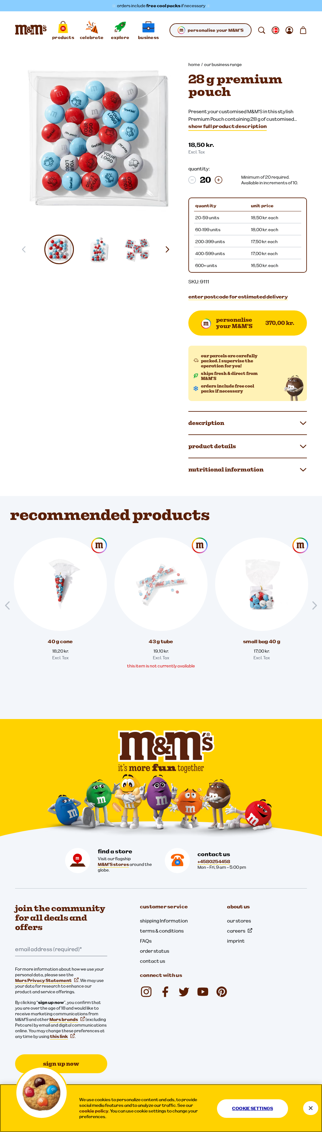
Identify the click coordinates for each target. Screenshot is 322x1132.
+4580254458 (213, 861)
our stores (239, 920)
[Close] (310, 1108)
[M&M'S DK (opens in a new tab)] (165, 992)
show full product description (227, 126)
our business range (223, 64)
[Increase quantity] (218, 179)
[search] (261, 30)
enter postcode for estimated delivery (238, 296)
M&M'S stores (113, 864)
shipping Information (164, 920)
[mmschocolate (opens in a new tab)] (146, 992)
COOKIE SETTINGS (252, 1108)
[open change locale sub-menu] (275, 30)
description (206, 423)
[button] (59, 249)
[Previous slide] (10, 606)
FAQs (146, 941)
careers (236, 931)
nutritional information (226, 469)
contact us (152, 961)
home (194, 64)
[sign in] (289, 30)
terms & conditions (162, 931)
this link (59, 1036)
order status (154, 951)
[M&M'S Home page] (31, 30)
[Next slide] (170, 249)
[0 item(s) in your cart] (303, 30)
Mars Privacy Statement (43, 980)
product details (212, 446)
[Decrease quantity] (192, 179)
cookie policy (93, 1110)
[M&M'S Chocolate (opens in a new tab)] (221, 992)
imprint (236, 941)
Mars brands (63, 1019)
